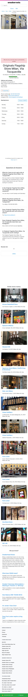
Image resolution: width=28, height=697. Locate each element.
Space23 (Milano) (7, 325)
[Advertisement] (14, 44)
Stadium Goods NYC (6, 646)
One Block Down (7, 522)
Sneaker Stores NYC (6, 660)
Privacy (3, 632)
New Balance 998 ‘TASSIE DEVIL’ (12, 595)
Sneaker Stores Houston (7, 666)
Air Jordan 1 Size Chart (9, 605)
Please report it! (14, 159)
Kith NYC (4, 642)
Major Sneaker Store (6, 654)
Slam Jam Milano (7, 391)
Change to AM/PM (22, 100)
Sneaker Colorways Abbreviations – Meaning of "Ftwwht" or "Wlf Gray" (13, 584)
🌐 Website (20, 695)
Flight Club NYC (5, 650)
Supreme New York (6, 648)
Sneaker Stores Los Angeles (8, 662)
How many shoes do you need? (8, 684)
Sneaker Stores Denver (7, 672)
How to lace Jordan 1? (7, 691)
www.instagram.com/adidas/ (16, 97)
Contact (3, 630)
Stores (12, 8)
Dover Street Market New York (8, 644)
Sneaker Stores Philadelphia (8, 668)
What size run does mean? (7, 689)
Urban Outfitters (7, 412)
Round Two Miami (6, 652)
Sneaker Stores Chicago (7, 664)
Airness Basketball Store (10, 304)
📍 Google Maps (5, 90)
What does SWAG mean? (10, 573)
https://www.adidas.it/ (13, 95)
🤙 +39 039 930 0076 (7, 695)
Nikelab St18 (6, 347)
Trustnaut (4, 636)
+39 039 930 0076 (15, 94)
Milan (10, 11)
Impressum (4, 634)
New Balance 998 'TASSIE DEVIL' (9, 680)
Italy (7, 11)
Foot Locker (6, 456)
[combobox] (14, 5)
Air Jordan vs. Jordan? (7, 687)
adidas (14, 253)
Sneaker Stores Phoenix (7, 670)
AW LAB (4, 543)
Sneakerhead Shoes (8, 554)
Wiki (17, 8)
